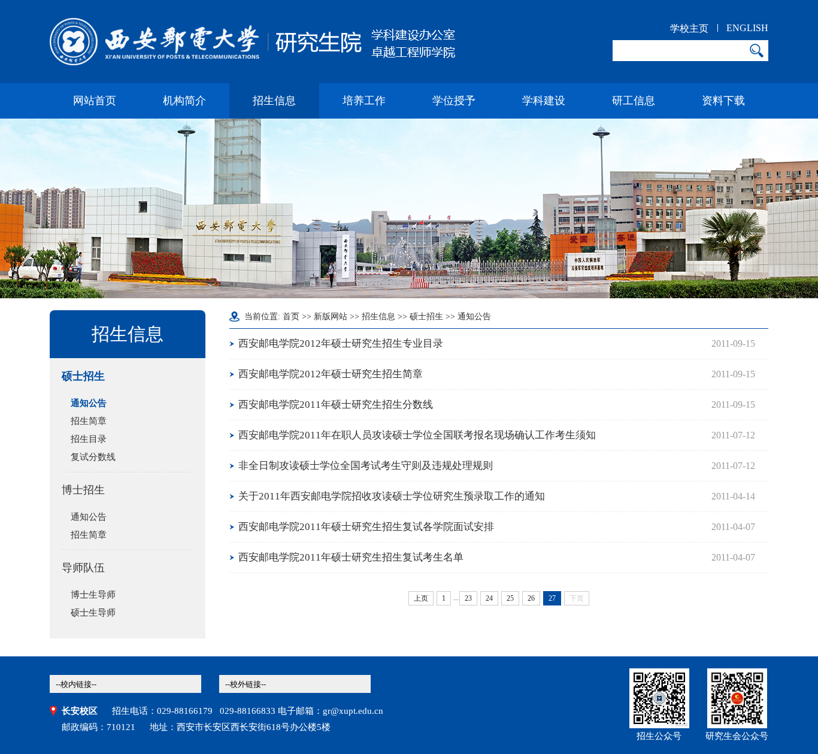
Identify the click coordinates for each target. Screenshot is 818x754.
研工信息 (633, 101)
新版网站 (330, 316)
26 (531, 598)
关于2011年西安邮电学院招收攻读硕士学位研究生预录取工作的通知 (391, 496)
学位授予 (453, 101)
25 (510, 598)
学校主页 (689, 28)
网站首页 (94, 101)
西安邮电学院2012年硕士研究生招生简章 (330, 374)
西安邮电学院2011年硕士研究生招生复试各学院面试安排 (366, 526)
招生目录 (89, 439)
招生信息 (274, 101)
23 (468, 598)
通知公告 (89, 403)
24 (489, 598)
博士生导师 (93, 594)
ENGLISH (747, 28)
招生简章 (89, 421)
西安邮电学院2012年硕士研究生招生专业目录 (340, 343)
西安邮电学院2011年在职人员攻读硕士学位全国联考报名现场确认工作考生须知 (417, 435)
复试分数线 (93, 457)
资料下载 (723, 101)
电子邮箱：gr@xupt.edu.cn (330, 711)
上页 (421, 598)
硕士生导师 (93, 612)
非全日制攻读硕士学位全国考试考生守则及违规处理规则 (365, 465)
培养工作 (364, 101)
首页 (291, 316)
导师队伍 (83, 568)
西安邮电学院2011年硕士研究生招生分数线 (335, 404)
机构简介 (184, 101)
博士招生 (83, 490)
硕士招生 (83, 376)
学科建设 (543, 101)
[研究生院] (253, 41)
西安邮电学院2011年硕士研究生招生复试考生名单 (350, 557)
